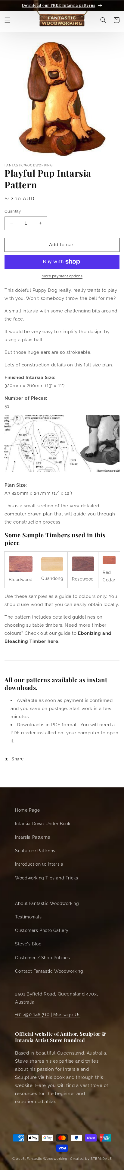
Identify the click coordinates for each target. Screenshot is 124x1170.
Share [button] (17, 759)
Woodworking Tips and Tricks (46, 878)
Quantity (13, 211)
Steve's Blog (28, 944)
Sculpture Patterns (35, 850)
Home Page (27, 810)
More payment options (62, 276)
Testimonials (28, 917)
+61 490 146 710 (32, 1014)
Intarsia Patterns (32, 837)
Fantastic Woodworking (47, 1159)
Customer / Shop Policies (42, 957)
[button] (7, 20)
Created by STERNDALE (91, 1159)
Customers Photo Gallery (42, 930)
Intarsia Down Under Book (42, 823)
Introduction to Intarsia (39, 864)
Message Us (66, 1014)
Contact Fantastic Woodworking (49, 971)
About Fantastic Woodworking (47, 903)
